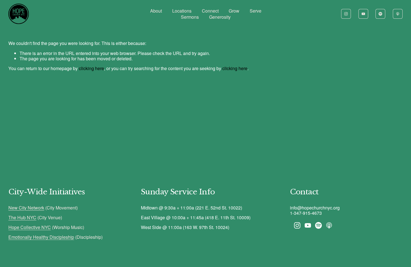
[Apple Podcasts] (398, 14)
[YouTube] (363, 14)
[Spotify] (380, 14)
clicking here (91, 68)
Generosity (220, 17)
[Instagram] (346, 14)
